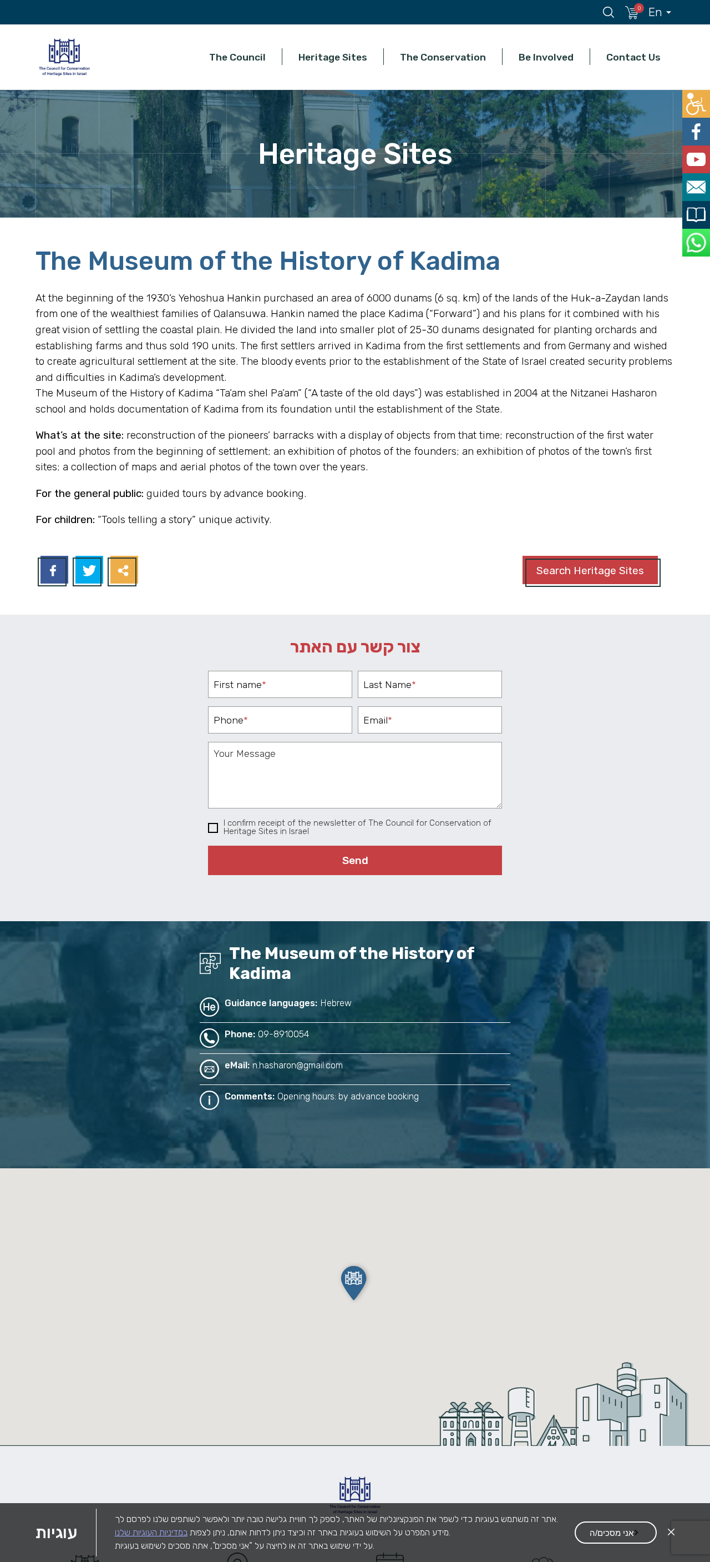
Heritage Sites (332, 57)
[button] (355, 1283)
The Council (237, 57)
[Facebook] (53, 571)
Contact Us (633, 57)
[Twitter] (87, 571)
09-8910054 (283, 1034)
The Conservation (443, 57)
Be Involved (546, 57)
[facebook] (697, 127)
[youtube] (697, 152)
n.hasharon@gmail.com (297, 1065)
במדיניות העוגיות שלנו (151, 1532)
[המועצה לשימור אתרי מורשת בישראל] (64, 57)
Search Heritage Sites (590, 570)
